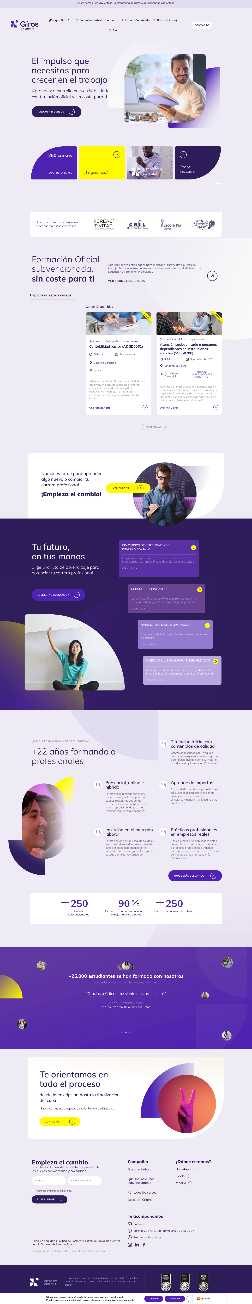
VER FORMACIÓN (99, 408)
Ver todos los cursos (142, 1192)
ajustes (131, 1300)
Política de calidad (43, 1241)
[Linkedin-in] (137, 1245)
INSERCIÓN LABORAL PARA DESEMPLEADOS (178, 660)
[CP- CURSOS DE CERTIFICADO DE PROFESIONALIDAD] (193, 548)
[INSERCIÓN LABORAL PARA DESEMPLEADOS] (215, 662)
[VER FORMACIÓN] (145, 408)
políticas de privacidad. (59, 1190)
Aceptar (153, 1298)
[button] (60, 20)
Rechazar (175, 1298)
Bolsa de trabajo (139, 1169)
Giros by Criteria (50, 1283)
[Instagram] (130, 1245)
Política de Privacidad (97, 1241)
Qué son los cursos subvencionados (141, 1181)
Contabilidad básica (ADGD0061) (116, 346)
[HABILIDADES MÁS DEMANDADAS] (207, 626)
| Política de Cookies (68, 1241)
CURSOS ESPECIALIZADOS (150, 589)
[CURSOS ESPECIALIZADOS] (199, 590)
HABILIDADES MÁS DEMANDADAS (165, 624)
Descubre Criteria (140, 1200)
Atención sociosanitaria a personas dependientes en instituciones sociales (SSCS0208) (188, 348)
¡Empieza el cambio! (153, 171)
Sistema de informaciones (57, 1244)
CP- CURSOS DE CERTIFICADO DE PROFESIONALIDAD (145, 546)
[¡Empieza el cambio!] (136, 172)
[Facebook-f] (144, 1245)
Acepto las (53, 1190)
